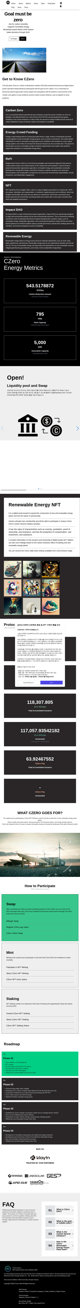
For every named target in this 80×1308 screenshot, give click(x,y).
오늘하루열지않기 (28, 682)
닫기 (51, 682)
